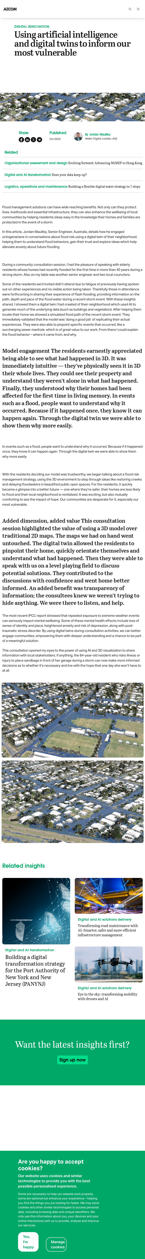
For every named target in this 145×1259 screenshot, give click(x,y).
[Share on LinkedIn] (27, 139)
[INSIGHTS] (19, 9)
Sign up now (72, 1060)
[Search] (130, 9)
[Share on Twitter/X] (33, 139)
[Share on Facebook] (21, 139)
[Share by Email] (39, 139)
